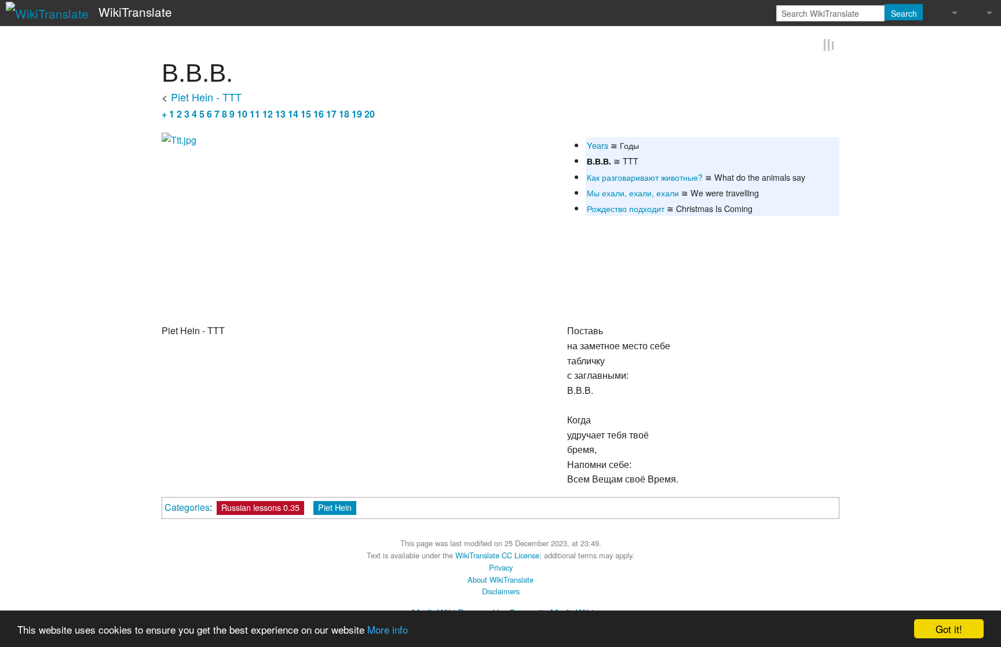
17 (331, 112)
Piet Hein (335, 506)
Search (904, 13)
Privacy (501, 566)
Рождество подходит (625, 208)
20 (369, 112)
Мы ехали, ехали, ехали (633, 192)
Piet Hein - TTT (206, 95)
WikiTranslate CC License (497, 554)
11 (255, 112)
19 (357, 112)
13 (280, 112)
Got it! (949, 629)
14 (293, 112)
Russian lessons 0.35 (260, 506)
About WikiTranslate (500, 578)
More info (387, 629)
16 (318, 112)
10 (242, 112)
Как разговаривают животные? (645, 176)
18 (344, 112)
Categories (187, 506)
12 (267, 112)
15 (306, 112)
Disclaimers (501, 590)
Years (597, 144)
